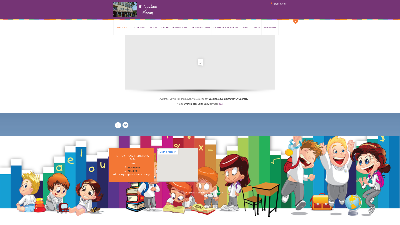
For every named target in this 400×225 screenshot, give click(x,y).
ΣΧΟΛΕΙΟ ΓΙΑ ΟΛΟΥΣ (201, 27)
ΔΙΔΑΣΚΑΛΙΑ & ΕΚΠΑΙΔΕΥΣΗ (225, 27)
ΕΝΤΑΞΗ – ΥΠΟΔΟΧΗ (159, 27)
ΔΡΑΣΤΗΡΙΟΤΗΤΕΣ (180, 27)
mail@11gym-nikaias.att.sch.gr (134, 174)
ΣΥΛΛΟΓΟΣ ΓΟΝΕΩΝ (251, 27)
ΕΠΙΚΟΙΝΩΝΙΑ (270, 27)
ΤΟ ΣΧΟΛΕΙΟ (139, 27)
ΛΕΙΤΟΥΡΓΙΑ (122, 27)
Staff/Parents (280, 3)
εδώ (221, 104)
